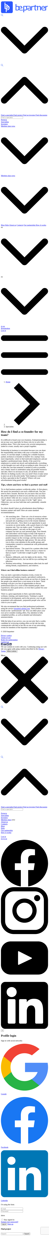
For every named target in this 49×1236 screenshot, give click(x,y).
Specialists (5, 122)
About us (12, 225)
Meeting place (6, 820)
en (2, 839)
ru (2, 326)
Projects (4, 120)
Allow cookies (12, 651)
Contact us (5, 642)
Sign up (10, 1224)
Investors (4, 124)
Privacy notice (6, 636)
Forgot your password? (9, 1222)
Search (26, 1234)
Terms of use (6, 638)
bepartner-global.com (22, 609)
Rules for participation (9, 640)
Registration (5, 328)
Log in (3, 331)
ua (4, 326)
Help (7, 225)
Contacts (20, 225)
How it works (41, 225)
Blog (3, 225)
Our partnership (30, 225)
